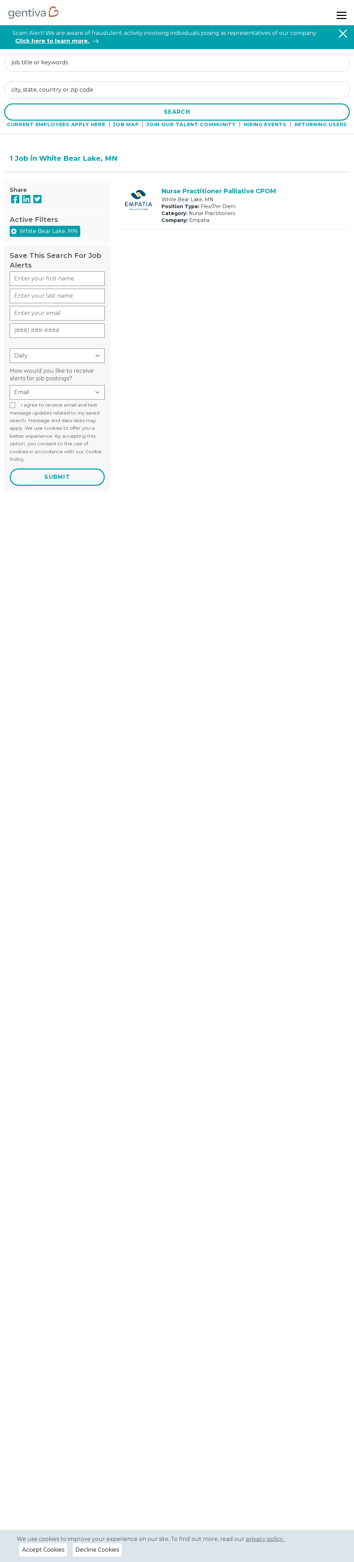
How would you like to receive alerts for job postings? (52, 375)
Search (177, 112)
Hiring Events (265, 124)
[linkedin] (26, 199)
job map (126, 124)
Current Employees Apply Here (56, 124)
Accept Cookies (43, 1549)
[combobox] (177, 62)
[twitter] (37, 199)
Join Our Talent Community (191, 124)
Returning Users (321, 124)
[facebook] (15, 199)
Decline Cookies (97, 1549)
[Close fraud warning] (342, 33)
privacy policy (265, 1539)
